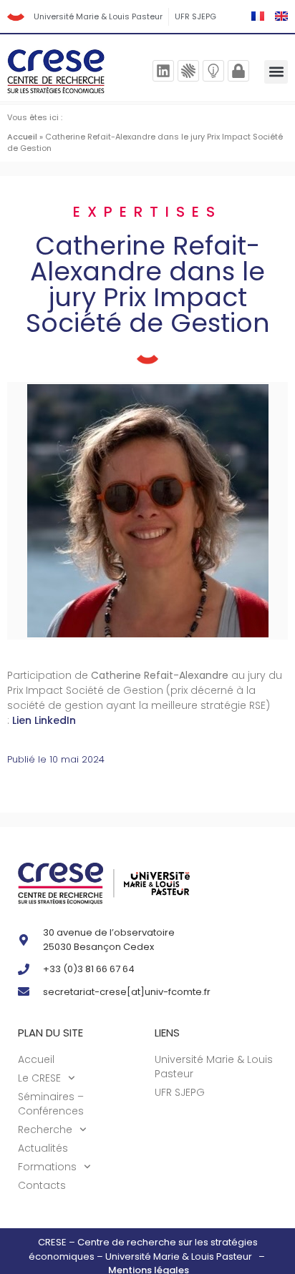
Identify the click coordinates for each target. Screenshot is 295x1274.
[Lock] (238, 71)
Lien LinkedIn (44, 720)
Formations (47, 1167)
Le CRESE (39, 1078)
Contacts (42, 1185)
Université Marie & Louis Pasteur (98, 16)
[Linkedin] (163, 71)
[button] (276, 72)
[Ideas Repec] (213, 71)
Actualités (43, 1148)
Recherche (45, 1129)
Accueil (22, 136)
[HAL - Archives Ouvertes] (188, 71)
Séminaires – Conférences (51, 1103)
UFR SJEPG (195, 16)
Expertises (147, 212)
